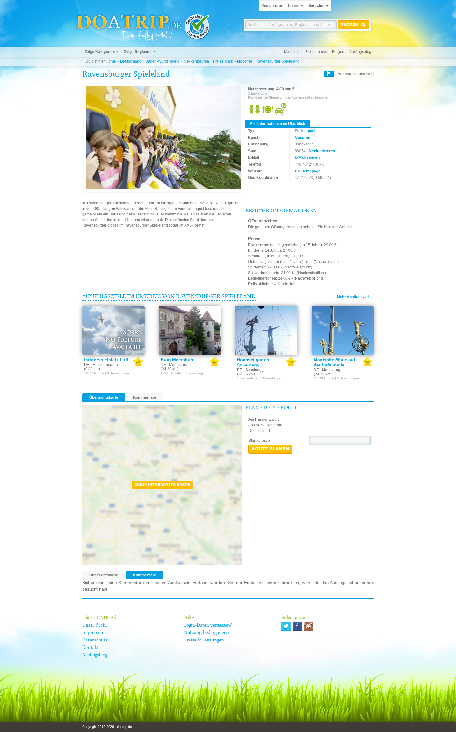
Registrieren (272, 5)
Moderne (244, 61)
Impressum (93, 632)
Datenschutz (95, 640)
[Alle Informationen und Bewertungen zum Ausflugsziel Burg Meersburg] (190, 330)
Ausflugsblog (360, 52)
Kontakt (90, 647)
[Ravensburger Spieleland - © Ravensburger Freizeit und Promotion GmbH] (163, 138)
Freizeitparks (316, 52)
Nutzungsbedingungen (206, 632)
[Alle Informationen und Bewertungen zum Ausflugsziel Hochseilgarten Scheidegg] (266, 330)
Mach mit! (292, 52)
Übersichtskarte (103, 397)
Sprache (315, 5)
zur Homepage (307, 171)
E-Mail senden (307, 157)
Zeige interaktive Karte (162, 485)
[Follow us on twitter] (286, 626)
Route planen (270, 449)
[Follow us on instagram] (308, 626)
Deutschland (130, 61)
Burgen (338, 52)
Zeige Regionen (137, 52)
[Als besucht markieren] (329, 74)
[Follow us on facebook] (297, 626)
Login (293, 5)
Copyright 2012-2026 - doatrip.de (107, 727)
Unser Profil (94, 625)
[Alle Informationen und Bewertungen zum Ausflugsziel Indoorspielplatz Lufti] (113, 330)
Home (111, 61)
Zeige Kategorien (100, 52)
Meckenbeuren (196, 61)
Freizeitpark (223, 61)
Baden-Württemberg (162, 61)
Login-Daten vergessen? (208, 625)
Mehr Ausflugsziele (354, 297)
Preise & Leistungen (204, 640)
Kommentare (144, 397)
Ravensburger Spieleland (278, 61)
